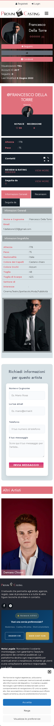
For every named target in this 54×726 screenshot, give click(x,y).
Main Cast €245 (37, 636)
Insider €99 (14, 636)
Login (37, 3)
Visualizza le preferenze (27, 718)
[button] (49, 671)
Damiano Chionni (13, 572)
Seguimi (28, 46)
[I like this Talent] (27, 52)
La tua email (16, 404)
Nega (27, 710)
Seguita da (10, 202)
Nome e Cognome (19, 388)
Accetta (27, 702)
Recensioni (40, 194)
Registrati (22, 3)
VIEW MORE (42, 170)
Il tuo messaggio (18, 437)
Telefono (14, 422)
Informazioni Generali (16, 194)
